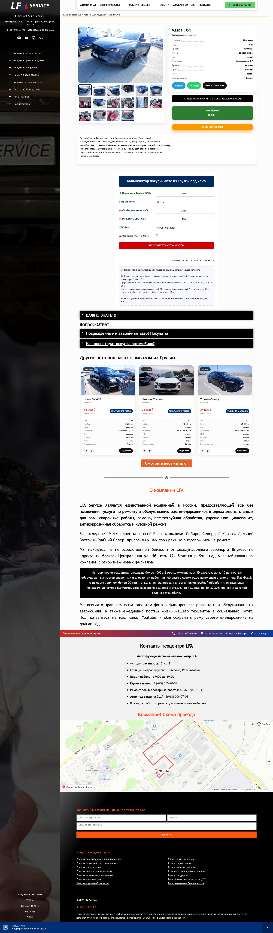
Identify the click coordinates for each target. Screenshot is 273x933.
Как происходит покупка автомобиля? (120, 343)
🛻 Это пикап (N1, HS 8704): (134, 236)
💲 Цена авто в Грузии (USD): (135, 193)
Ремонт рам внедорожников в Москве (98, 859)
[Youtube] (26, 37)
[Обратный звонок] (173, 633)
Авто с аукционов (110, 4)
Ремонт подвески (178, 875)
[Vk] (41, 37)
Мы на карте (262, 633)
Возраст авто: (127, 201)
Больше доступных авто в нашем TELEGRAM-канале (213, 98)
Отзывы (30, 911)
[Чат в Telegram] (201, 633)
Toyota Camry (209, 399)
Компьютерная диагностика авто (187, 871)
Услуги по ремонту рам (27, 53)
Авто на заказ (21, 96)
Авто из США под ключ (95, 14)
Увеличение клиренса (181, 859)
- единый (30, 16)
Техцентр (163, 4)
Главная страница (72, 14)
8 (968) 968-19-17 (192, 690)
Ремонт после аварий (26, 74)
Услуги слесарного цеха (28, 82)
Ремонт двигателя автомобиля (94, 871)
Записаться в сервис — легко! (82, 633)
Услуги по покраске (25, 67)
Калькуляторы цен (139, 4)
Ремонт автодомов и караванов (94, 875)
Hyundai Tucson (152, 399)
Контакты (205, 4)
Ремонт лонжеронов (180, 863)
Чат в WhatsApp (238, 633)
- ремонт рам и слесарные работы (30, 23)
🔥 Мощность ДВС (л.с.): (132, 218)
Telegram (178, 85)
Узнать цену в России (212, 126)
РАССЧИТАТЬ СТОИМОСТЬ (166, 245)
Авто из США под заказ (27, 89)
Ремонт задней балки (88, 867)
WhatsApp (194, 85)
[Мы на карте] (251, 633)
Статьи (30, 900)
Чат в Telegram (213, 633)
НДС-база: (124, 227)
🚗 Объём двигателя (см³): (134, 210)
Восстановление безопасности (186, 883)
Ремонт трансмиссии (88, 879)
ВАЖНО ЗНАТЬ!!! (101, 315)
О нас (30, 917)
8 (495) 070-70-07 (165, 683)
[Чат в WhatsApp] (226, 633)
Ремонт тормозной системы (92, 883)
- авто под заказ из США (30, 29)
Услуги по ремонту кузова (29, 60)
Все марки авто (30, 905)
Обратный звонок (187, 633)
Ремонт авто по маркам (182, 867)
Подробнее (126, 450)
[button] (32, 53)
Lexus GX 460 (92, 399)
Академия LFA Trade (30, 894)
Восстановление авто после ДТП (187, 879)
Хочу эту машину (214, 85)
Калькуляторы (22, 104)
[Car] (19, 37)
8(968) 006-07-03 (176, 696)
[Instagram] (33, 37)
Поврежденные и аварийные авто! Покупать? (127, 333)
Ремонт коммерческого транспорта (97, 863)
